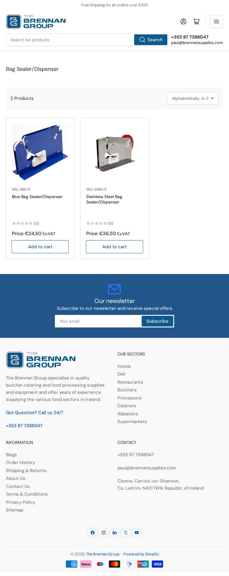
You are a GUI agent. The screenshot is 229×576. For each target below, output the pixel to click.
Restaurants (130, 382)
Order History (20, 462)
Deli (121, 374)
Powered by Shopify (141, 554)
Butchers (127, 390)
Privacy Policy (20, 502)
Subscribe (157, 321)
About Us (15, 478)
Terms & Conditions (27, 494)
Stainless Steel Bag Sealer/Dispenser (104, 199)
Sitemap (14, 510)
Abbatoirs (127, 414)
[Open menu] (216, 21)
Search (155, 40)
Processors (129, 398)
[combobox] (87, 39)
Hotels (124, 366)
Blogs (11, 455)
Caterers (126, 406)
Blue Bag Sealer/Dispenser (37, 196)
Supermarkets (132, 422)
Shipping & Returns (26, 471)
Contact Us (18, 486)
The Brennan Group (103, 554)
